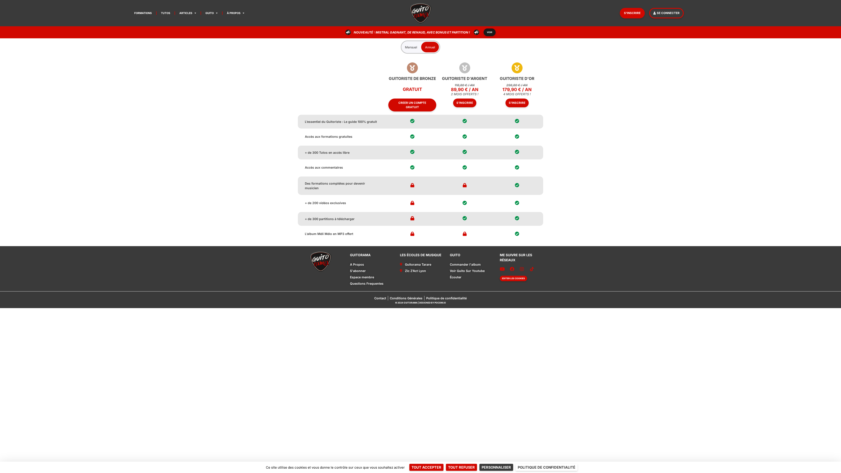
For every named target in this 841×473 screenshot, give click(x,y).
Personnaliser (496, 467)
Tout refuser (461, 467)
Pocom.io (440, 302)
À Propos (233, 13)
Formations (143, 13)
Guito (209, 13)
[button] (513, 278)
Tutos (165, 13)
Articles (185, 13)
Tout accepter (426, 467)
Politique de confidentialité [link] (546, 467)
